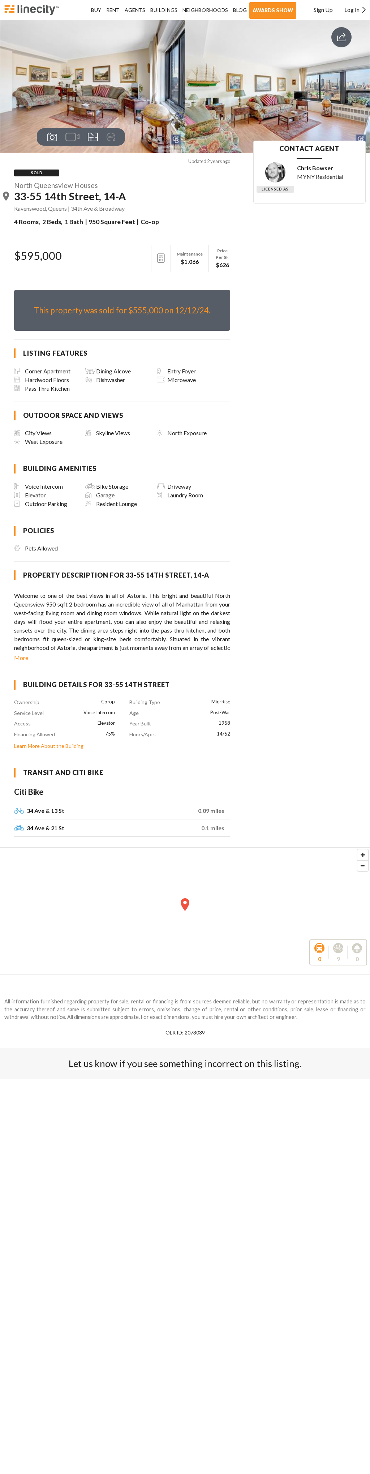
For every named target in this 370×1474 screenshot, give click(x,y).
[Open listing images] (52, 137)
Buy (96, 10)
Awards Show (273, 10)
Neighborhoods (205, 10)
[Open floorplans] (93, 137)
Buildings (163, 10)
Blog (240, 10)
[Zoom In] (362, 854)
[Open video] (72, 136)
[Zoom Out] (362, 865)
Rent (113, 10)
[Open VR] (110, 137)
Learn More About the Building (48, 746)
